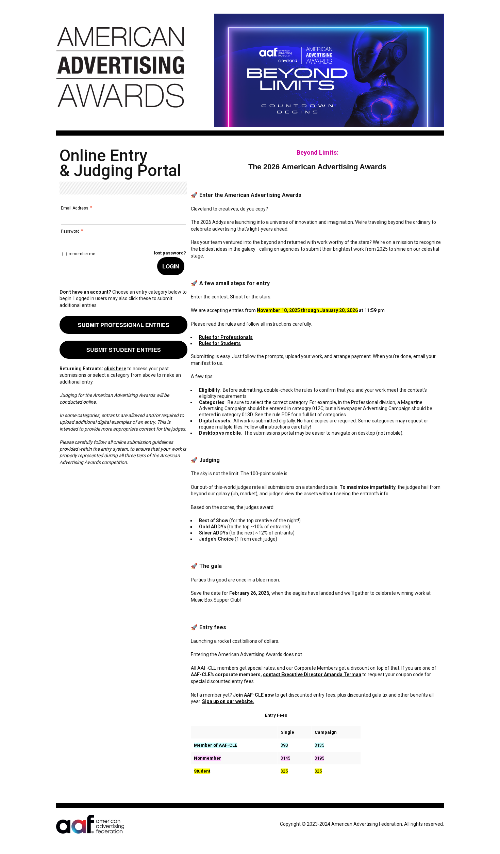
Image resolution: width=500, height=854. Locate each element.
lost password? (170, 252)
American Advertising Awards (120, 111)
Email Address (74, 208)
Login (170, 266)
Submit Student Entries (123, 350)
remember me (82, 253)
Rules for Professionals (226, 337)
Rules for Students (220, 343)
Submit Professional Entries (123, 325)
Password (70, 231)
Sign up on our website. (228, 701)
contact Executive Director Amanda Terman (312, 674)
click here (115, 368)
